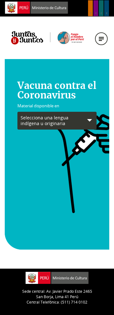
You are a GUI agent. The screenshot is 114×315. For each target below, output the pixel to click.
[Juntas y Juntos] (47, 37)
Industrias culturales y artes (95, 8)
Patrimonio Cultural (90, 8)
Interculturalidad (101, 8)
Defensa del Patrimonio (106, 8)
